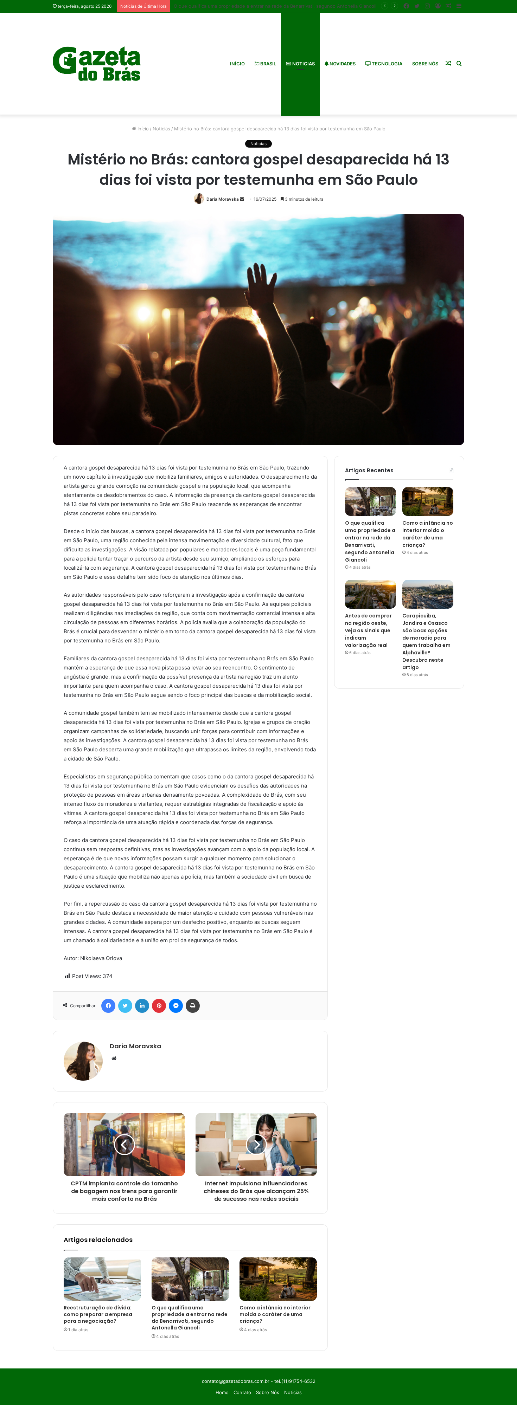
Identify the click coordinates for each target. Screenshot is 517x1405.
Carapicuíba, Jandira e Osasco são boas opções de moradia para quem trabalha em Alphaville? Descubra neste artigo (426, 641)
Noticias (303, 63)
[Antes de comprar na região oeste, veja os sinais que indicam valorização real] (370, 594)
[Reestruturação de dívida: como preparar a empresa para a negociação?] (102, 1279)
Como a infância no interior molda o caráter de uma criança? (275, 1314)
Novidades (342, 63)
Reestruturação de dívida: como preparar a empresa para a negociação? (98, 1314)
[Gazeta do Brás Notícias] (97, 63)
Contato (242, 1392)
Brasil (267, 63)
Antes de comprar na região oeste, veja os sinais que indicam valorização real (368, 630)
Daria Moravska (222, 199)
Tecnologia (386, 63)
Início (237, 63)
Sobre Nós (425, 63)
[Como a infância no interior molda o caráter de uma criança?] (278, 1279)
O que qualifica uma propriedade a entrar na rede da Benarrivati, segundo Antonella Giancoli (190, 1317)
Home (222, 1392)
